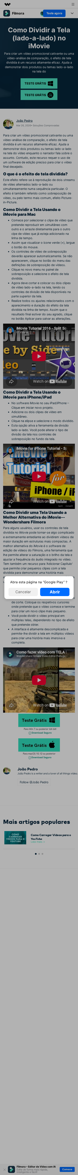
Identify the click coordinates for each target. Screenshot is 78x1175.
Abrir (55, 591)
